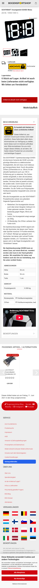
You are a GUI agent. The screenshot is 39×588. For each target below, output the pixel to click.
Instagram (19, 407)
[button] (3, 372)
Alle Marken (8, 502)
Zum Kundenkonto (11, 424)
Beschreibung (10, 122)
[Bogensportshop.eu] (20, 3)
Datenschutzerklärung (14, 568)
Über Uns (8, 473)
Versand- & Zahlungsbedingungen (16, 440)
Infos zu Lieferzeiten (11, 485)
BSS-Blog (8, 494)
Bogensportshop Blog (15, 404)
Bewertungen (10, 333)
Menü (3, 3)
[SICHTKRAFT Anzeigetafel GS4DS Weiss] (19, 30)
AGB (6, 436)
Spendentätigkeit (10, 477)
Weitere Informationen (19, 584)
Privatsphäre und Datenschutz (14, 445)
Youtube (31, 407)
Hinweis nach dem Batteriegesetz (15, 453)
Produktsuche (9, 428)
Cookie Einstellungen (11, 457)
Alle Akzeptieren (19, 572)
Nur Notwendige (19, 578)
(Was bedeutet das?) (18, 71)
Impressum (8, 432)
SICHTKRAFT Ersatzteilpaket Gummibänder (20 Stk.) (10, 372)
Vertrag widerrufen (11, 461)
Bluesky (8, 407)
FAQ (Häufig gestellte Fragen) (14, 490)
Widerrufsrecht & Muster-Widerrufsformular (19, 449)
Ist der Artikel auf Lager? (12, 481)
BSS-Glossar (9, 498)
